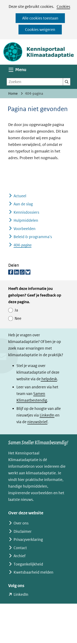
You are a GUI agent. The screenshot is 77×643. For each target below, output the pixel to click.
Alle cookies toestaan (40, 18)
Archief (19, 555)
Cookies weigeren (40, 29)
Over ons (21, 523)
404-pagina (22, 245)
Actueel (20, 196)
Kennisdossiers (26, 212)
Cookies (63, 6)
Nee (18, 318)
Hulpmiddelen (26, 220)
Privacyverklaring (28, 539)
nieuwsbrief (37, 421)
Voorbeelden (25, 228)
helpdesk (49, 379)
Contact (20, 547)
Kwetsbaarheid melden (33, 572)
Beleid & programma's (33, 236)
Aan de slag (23, 204)
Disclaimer (23, 531)
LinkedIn (47, 415)
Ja (16, 310)
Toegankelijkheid (28, 564)
